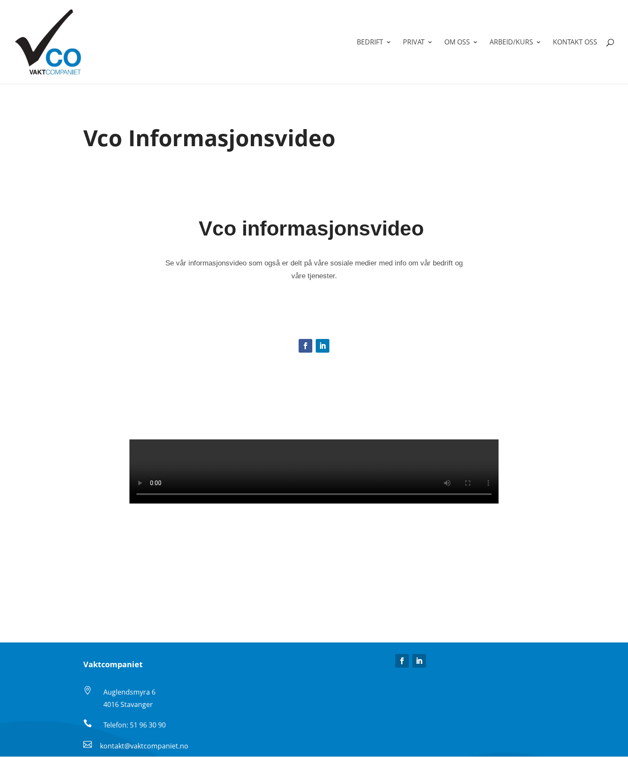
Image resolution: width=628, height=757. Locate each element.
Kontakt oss (575, 43)
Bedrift (370, 43)
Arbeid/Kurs (511, 43)
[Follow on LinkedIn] (322, 346)
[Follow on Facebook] (305, 346)
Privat (414, 43)
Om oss (457, 43)
